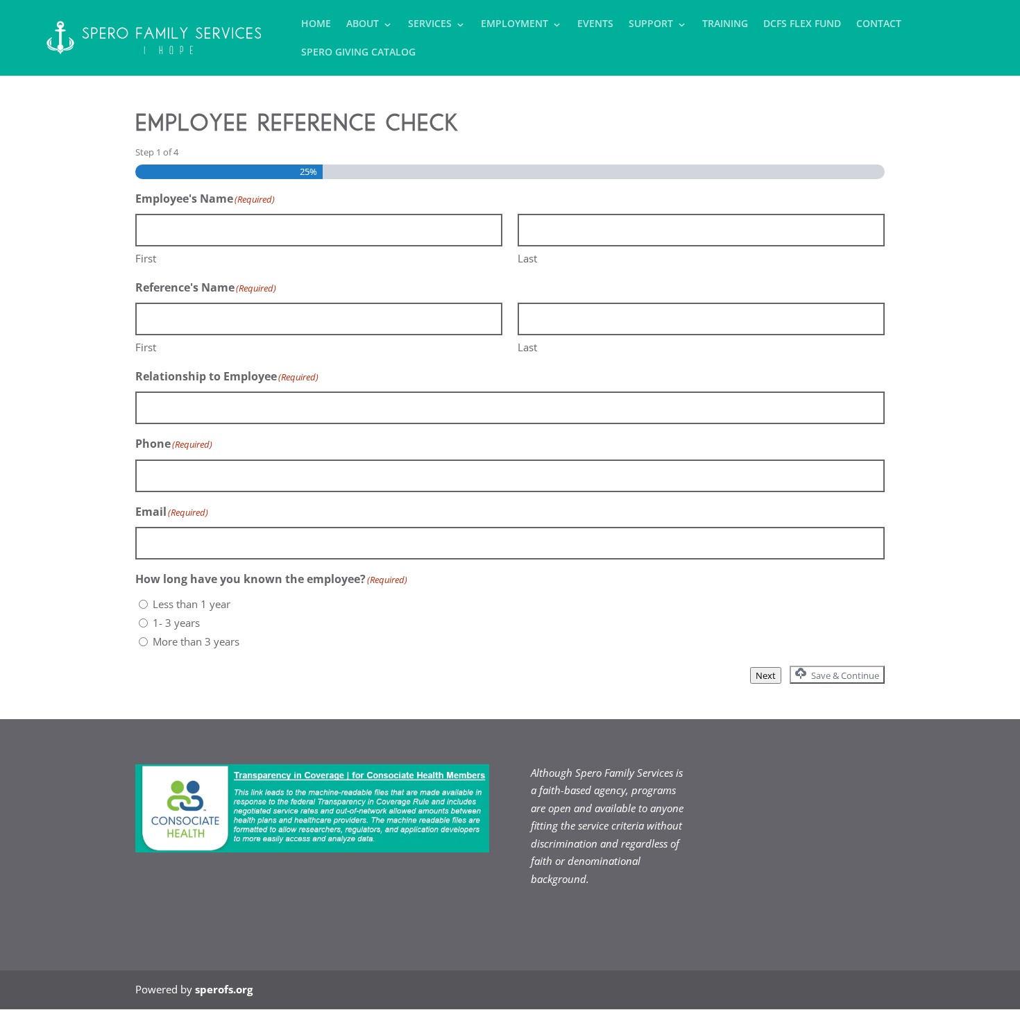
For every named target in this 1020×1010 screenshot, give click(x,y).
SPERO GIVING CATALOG (358, 52)
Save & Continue (844, 675)
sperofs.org (224, 989)
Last (527, 258)
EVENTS (595, 24)
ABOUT (362, 24)
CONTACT (878, 24)
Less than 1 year (191, 604)
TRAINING (725, 24)
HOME (316, 24)
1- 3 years (176, 623)
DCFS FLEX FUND (802, 24)
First (145, 258)
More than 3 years (196, 641)
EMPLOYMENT (514, 24)
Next (766, 675)
